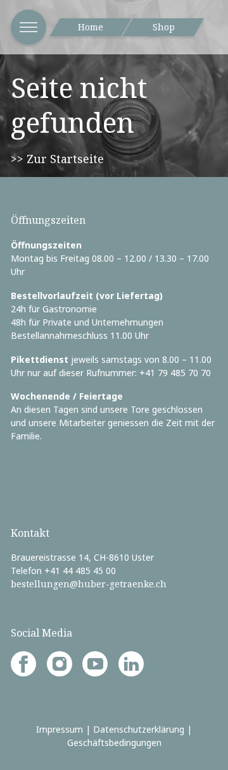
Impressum (59, 729)
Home (90, 27)
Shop (164, 27)
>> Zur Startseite (57, 158)
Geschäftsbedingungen (114, 742)
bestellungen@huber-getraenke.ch (89, 584)
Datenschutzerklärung (138, 729)
